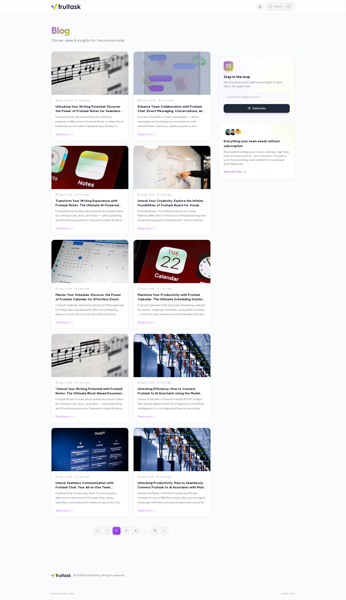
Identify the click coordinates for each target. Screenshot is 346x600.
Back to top (289, 593)
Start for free (233, 171)
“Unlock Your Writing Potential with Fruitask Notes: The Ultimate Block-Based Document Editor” (89, 393)
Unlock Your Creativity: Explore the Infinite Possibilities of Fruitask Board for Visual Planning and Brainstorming (170, 205)
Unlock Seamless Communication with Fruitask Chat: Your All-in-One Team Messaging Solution (84, 487)
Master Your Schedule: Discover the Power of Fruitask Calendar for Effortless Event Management (88, 299)
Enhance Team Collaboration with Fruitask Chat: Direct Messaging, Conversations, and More (171, 111)
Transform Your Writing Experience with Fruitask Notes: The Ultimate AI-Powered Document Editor (87, 205)
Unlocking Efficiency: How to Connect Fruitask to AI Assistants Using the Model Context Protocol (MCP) (169, 393)
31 (155, 530)
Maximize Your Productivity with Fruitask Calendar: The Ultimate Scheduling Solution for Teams (171, 299)
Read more (62, 134)
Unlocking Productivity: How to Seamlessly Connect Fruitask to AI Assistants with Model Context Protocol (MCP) (172, 487)
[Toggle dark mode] (260, 6)
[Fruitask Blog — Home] (66, 7)
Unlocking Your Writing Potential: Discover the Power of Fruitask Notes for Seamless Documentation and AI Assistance (88, 111)
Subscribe (259, 108)
